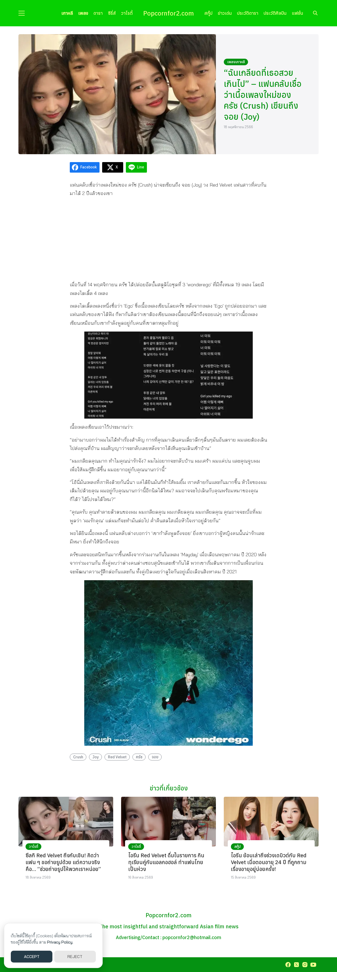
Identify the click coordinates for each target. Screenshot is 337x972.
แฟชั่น (297, 13)
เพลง (83, 13)
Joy (95, 756)
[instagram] (305, 964)
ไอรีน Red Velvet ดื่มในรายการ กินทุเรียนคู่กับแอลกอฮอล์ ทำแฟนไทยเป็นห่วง (166, 862)
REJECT (74, 956)
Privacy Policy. (60, 942)
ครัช (139, 756)
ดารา (98, 13)
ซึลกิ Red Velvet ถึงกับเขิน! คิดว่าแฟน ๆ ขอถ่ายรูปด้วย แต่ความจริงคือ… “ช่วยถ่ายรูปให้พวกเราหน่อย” (63, 862)
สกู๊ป (208, 13)
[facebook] (288, 964)
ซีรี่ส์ (112, 13)
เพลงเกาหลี (236, 61)
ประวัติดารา (247, 13)
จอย (155, 756)
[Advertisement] (168, 239)
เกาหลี (67, 13)
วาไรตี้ (127, 13)
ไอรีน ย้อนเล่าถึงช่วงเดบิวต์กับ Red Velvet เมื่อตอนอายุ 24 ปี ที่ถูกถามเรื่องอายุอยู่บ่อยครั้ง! (268, 862)
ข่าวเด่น (225, 13)
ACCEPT (31, 956)
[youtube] (313, 964)
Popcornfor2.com (168, 13)
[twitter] (296, 964)
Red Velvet (117, 756)
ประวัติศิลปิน (275, 13)
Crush (78, 756)
